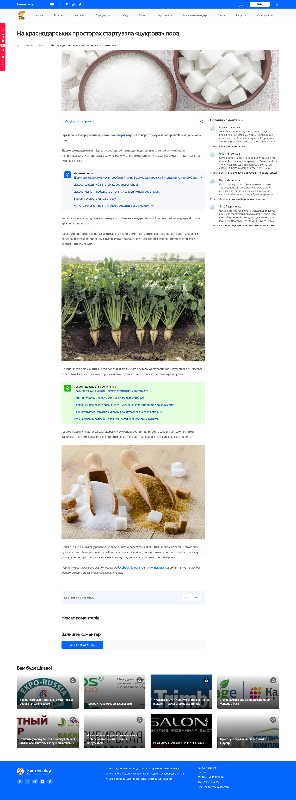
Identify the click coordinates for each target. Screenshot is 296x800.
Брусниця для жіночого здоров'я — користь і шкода (248, 173)
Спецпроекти (265, 15)
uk (244, 5)
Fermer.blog (22, 15)
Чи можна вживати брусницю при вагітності (244, 199)
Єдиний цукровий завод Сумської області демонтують (109, 398)
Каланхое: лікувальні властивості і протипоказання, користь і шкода (247, 225)
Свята (221, 15)
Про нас (202, 772)
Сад (125, 15)
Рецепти (241, 15)
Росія (42, 45)
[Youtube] (52, 4)
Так (186, 597)
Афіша (39, 15)
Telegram (136, 567)
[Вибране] (277, 4)
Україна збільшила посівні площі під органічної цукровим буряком (116, 419)
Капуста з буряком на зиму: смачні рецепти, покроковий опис (114, 205)
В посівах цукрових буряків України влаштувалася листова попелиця (118, 412)
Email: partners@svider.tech (213, 787)
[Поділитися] (201, 121)
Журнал (79, 15)
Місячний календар (195, 15)
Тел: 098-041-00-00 (208, 781)
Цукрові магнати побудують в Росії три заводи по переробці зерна (117, 191)
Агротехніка (164, 15)
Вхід (260, 4)
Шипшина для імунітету (232, 146)
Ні (196, 597)
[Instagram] (73, 4)
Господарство (103, 15)
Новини (59, 15)
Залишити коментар (82, 644)
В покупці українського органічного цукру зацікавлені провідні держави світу (124, 405)
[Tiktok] (80, 4)
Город (142, 15)
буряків (123, 135)
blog (25, 4)
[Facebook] (59, 4)
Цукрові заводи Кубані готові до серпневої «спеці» (106, 184)
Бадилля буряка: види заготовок (95, 198)
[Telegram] (66, 4)
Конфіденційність (207, 768)
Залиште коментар (81, 634)
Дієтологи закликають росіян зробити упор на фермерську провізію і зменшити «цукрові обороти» (138, 177)
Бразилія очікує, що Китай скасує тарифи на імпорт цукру (111, 391)
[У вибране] (73, 680)
